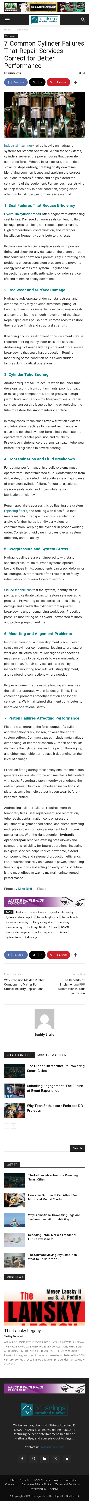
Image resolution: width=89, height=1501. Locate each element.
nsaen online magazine (18, 932)
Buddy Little (15, 72)
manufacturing (14, 927)
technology (31, 937)
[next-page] (13, 1125)
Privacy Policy (38, 1488)
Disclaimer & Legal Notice (37, 1484)
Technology (21, 29)
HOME (12, 1480)
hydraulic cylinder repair (19, 917)
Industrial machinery (19, 146)
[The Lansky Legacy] (44, 1306)
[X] (56, 1459)
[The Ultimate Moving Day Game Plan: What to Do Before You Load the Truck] (14, 1260)
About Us (25, 1480)
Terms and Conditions (68, 1484)
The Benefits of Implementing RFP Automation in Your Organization (71, 986)
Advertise (71, 1480)
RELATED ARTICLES (19, 1055)
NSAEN (65, 927)
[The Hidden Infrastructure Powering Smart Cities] (14, 1071)
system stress (13, 937)
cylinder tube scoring (62, 912)
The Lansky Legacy (22, 1330)
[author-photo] (44, 1029)
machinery (64, 922)
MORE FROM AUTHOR (51, 1055)
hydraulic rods (70, 917)
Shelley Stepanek (14, 1336)
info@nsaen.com (52, 1447)
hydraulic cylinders (47, 917)
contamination (38, 912)
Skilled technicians (18, 590)
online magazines (44, 932)
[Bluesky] (67, 1459)
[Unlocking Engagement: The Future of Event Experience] (14, 1091)
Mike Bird (25, 889)
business (20, 912)
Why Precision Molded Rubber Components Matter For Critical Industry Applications (24, 984)
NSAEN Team (42, 1480)
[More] (75, 82)
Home (7, 29)
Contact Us (11, 1484)
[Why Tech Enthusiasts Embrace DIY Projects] (14, 1110)
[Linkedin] (44, 1459)
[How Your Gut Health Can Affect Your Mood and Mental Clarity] (14, 1200)
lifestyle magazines (43, 922)
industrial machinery (17, 922)
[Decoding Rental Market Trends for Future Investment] (14, 1240)
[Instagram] (33, 1459)
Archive (54, 1488)
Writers (58, 1480)
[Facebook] (22, 1459)
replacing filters (15, 511)
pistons (63, 932)
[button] (7, 19)
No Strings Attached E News (42, 927)
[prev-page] (6, 1125)
